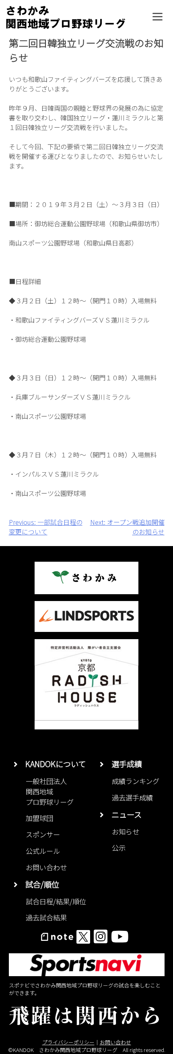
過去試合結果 (46, 917)
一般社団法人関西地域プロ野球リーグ (50, 791)
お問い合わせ (46, 867)
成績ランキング (135, 781)
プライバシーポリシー (68, 1042)
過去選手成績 (132, 797)
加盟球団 (39, 818)
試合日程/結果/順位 (56, 901)
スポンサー (43, 834)
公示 (119, 848)
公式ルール (43, 851)
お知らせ (125, 832)
